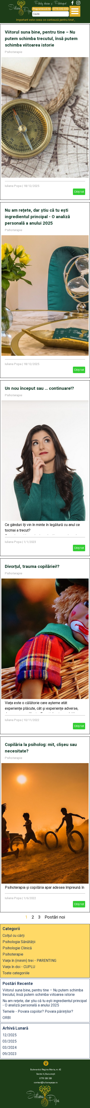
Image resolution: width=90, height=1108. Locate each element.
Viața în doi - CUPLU (19, 967)
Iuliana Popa (13, 186)
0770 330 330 (60, 8)
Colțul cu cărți (13, 935)
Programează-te (41, 8)
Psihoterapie (13, 52)
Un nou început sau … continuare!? (39, 388)
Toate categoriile (16, 973)
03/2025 (10, 1041)
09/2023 (10, 1054)
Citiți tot (79, 191)
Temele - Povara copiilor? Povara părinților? (38, 1011)
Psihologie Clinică (17, 948)
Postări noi (55, 917)
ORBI (7, 1017)
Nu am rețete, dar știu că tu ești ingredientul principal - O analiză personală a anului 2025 (37, 217)
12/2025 (10, 1035)
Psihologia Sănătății (19, 942)
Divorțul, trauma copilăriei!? (32, 566)
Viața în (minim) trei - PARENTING (29, 960)
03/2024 (10, 1047)
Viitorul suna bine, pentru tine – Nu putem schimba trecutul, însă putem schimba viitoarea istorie (41, 39)
